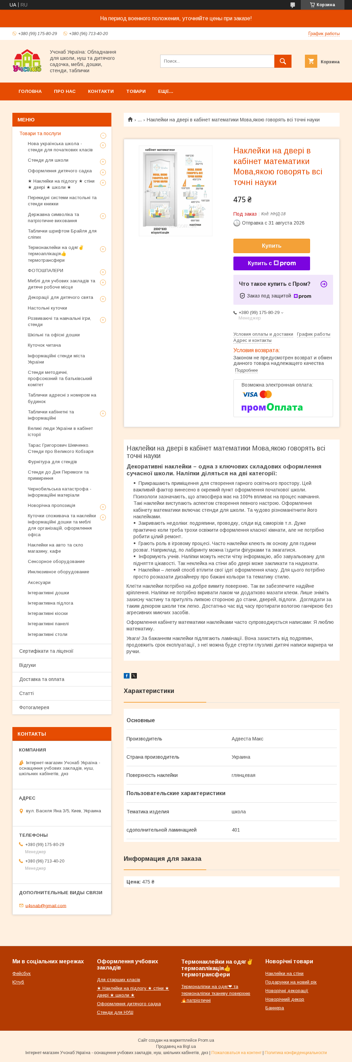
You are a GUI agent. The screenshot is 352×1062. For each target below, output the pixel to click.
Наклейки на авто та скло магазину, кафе (55, 548)
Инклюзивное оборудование (58, 571)
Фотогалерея (34, 707)
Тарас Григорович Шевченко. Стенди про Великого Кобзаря (61, 448)
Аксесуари (39, 582)
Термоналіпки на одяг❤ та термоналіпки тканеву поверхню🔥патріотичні (215, 993)
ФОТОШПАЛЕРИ (45, 270)
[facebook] (127, 677)
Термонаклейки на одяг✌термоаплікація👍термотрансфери (56, 253)
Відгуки (27, 665)
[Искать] (283, 61)
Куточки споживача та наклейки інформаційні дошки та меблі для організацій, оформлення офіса (62, 525)
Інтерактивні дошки (48, 592)
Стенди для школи (48, 160)
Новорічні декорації (286, 990)
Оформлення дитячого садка (60, 170)
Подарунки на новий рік (291, 982)
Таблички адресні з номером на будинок (62, 398)
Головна (30, 91)
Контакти (101, 91)
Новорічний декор (284, 999)
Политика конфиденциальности (296, 1052)
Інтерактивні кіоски (48, 613)
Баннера (274, 1007)
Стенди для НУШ (115, 1012)
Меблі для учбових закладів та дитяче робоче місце (61, 284)
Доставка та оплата (41, 679)
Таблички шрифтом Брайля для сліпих (62, 234)
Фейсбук (21, 973)
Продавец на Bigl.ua (176, 1046)
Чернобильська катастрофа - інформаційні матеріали (59, 492)
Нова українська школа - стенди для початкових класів (60, 146)
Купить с (260, 263)
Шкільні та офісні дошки (54, 334)
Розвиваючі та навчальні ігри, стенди (59, 321)
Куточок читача (44, 345)
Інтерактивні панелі (48, 623)
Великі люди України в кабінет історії (60, 431)
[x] (134, 677)
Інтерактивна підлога (50, 603)
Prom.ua (206, 1040)
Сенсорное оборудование (56, 561)
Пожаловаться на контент (236, 1052)
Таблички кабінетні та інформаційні (51, 415)
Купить (272, 246)
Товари (136, 91)
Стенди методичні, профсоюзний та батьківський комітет (60, 378)
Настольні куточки (47, 308)
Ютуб (18, 982)
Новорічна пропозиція (51, 505)
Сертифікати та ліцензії (46, 651)
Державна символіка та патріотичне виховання (53, 217)
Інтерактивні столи (47, 634)
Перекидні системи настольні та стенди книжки (62, 200)
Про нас (65, 91)
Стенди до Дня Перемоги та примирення (58, 475)
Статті (26, 693)
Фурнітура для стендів (52, 461)
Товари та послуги (40, 133)
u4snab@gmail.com (45, 905)
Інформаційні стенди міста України (56, 359)
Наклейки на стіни (284, 973)
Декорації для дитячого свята (60, 297)
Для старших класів (118, 979)
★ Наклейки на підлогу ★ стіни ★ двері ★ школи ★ (61, 184)
